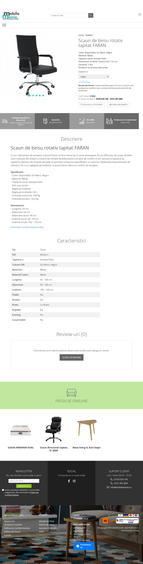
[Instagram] (74, 481)
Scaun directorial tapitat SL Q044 (53, 449)
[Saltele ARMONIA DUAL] (21, 430)
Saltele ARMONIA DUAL (21, 447)
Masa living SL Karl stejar (87, 447)
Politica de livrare (12, 531)
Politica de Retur (46, 524)
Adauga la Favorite (93, 104)
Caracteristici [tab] (71, 241)
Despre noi (9, 521)
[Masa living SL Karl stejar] (87, 430)
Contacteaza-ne (85, 546)
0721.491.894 (121, 483)
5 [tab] (43, 96)
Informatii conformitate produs (27, 227)
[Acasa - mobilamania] (16, 15)
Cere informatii (119, 104)
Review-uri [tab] (71, 334)
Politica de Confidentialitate (17, 528)
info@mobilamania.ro (120, 487)
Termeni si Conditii (13, 524)
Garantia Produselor (48, 528)
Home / (81, 35)
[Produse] (4, 26)
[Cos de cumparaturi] (139, 14)
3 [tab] (36, 96)
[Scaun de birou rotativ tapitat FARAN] (36, 64)
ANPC (41, 531)
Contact (7, 535)
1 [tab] (29, 96)
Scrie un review (71, 357)
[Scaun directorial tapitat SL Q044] (54, 430)
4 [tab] (40, 96)
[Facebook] (68, 481)
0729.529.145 (121, 479)
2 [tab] (33, 96)
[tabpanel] (36, 64)
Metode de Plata (46, 521)
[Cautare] (90, 15)
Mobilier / (90, 35)
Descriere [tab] (71, 139)
